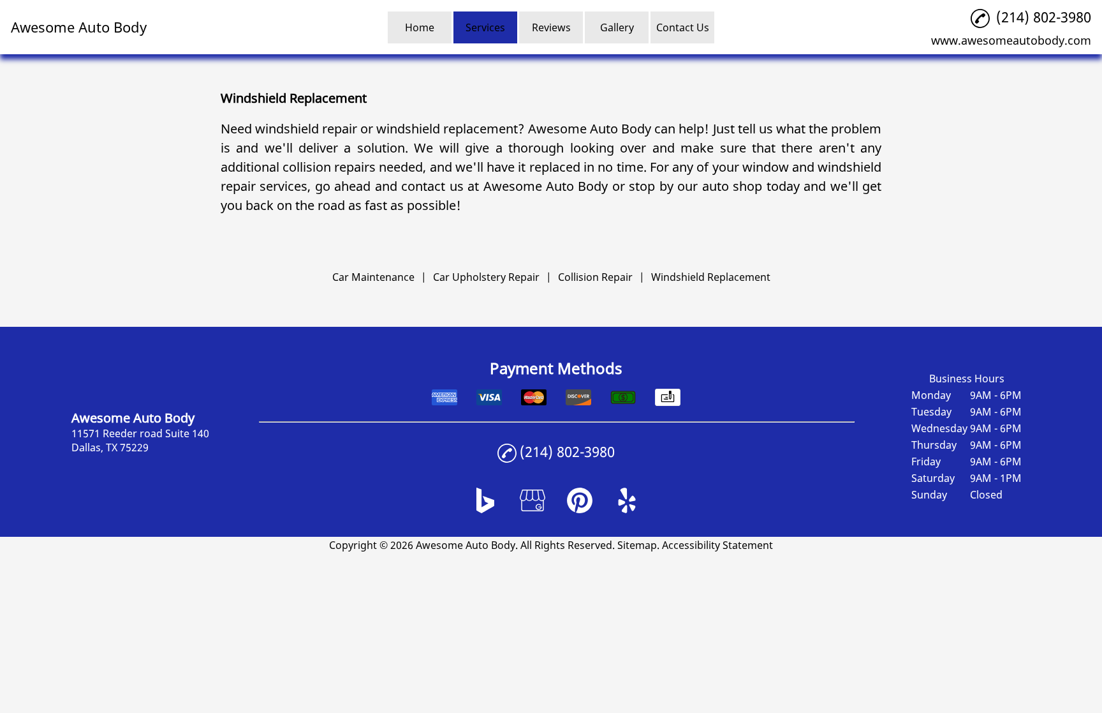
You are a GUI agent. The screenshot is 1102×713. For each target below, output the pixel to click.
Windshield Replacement (710, 277)
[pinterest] (579, 509)
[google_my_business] (532, 509)
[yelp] (627, 509)
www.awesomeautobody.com (1011, 40)
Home (419, 27)
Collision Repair (595, 277)
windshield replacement (447, 128)
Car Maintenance (373, 277)
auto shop (732, 186)
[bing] (485, 509)
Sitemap (637, 545)
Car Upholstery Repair (486, 277)
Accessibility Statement (717, 545)
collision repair (326, 167)
